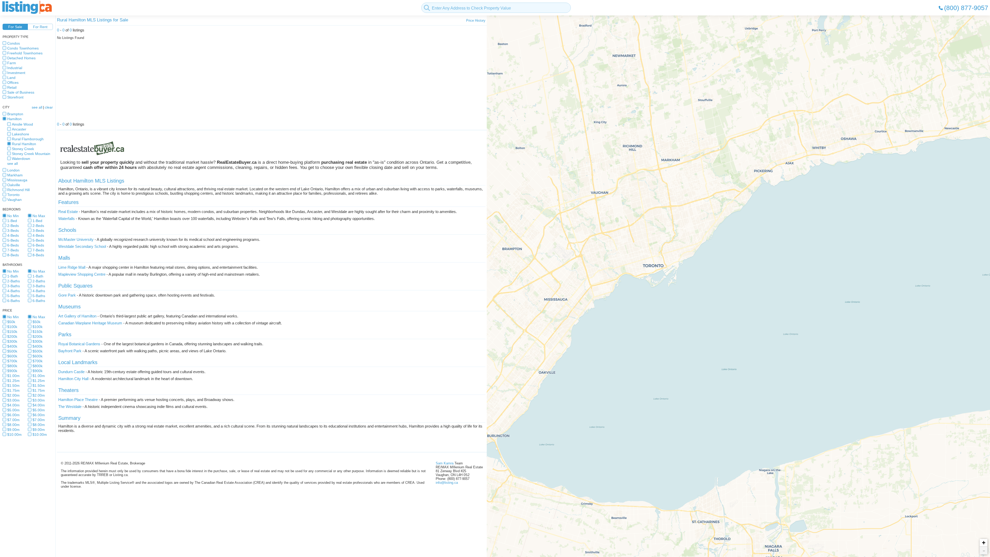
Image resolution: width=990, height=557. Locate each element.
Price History (475, 20)
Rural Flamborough (28, 139)
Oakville (13, 185)
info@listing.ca (447, 483)
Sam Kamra (444, 463)
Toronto (13, 195)
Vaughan (14, 200)
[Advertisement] (211, 82)
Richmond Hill (18, 190)
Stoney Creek (23, 149)
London (13, 170)
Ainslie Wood (22, 124)
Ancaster (19, 129)
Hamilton (14, 119)
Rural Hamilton (24, 144)
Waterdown (21, 159)
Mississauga (17, 180)
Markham (15, 175)
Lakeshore (20, 134)
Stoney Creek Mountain (31, 154)
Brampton (15, 114)
